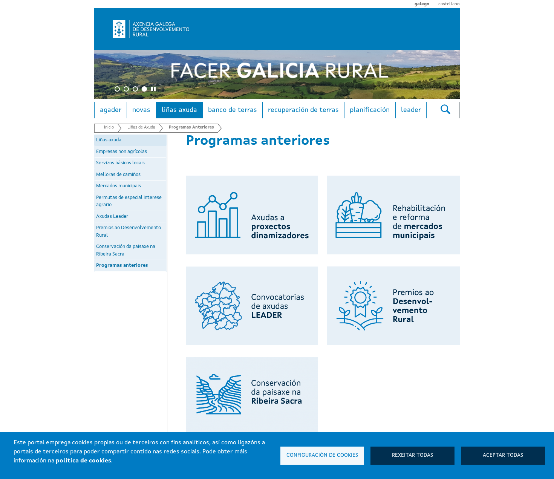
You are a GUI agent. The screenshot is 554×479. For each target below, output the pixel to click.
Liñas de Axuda (141, 127)
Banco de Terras (232, 110)
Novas (141, 110)
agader (110, 110)
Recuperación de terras (303, 110)
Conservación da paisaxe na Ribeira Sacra (126, 250)
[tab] (154, 90)
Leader (411, 110)
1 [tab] (118, 90)
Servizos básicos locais (120, 163)
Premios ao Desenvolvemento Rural (129, 231)
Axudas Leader (112, 216)
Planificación (370, 110)
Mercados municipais (118, 186)
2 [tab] (127, 90)
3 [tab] (136, 90)
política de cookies (83, 461)
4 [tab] (145, 90)
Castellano (449, 4)
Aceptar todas (503, 455)
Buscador (445, 109)
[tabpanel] (277, 74)
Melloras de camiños (118, 174)
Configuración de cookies (322, 455)
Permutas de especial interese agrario (129, 201)
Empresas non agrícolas (121, 151)
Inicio (109, 127)
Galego (422, 4)
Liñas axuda (179, 110)
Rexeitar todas (412, 455)
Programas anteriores (122, 265)
